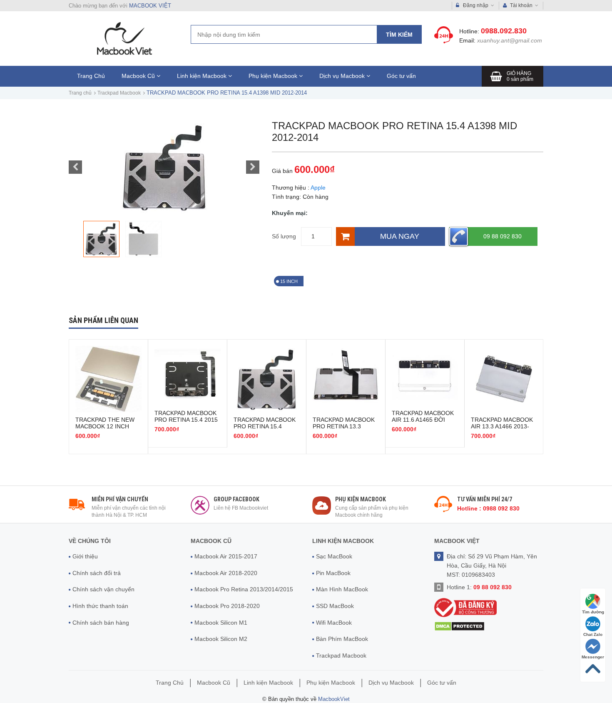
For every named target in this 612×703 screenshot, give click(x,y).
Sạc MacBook (334, 556)
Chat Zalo (592, 634)
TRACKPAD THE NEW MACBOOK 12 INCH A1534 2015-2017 (104, 426)
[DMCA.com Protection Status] (459, 626)
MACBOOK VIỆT (150, 6)
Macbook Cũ (139, 76)
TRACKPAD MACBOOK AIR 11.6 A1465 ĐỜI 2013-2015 (423, 420)
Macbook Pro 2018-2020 (227, 606)
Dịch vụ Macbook (342, 76)
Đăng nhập (476, 5)
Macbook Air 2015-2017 (225, 556)
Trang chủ (80, 93)
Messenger (593, 657)
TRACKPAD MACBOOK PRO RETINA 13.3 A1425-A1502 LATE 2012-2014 (344, 429)
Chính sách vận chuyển (103, 589)
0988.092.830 (504, 31)
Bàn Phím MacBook (342, 638)
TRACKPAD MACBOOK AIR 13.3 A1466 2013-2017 (502, 426)
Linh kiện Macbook (202, 76)
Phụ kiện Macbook (274, 76)
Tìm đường (593, 612)
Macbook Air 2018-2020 (225, 573)
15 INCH (289, 281)
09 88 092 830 (502, 236)
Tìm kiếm (399, 34)
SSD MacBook (335, 606)
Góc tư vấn (401, 76)
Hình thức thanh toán (100, 606)
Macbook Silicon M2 (220, 638)
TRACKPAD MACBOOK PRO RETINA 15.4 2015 (186, 416)
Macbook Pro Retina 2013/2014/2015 (243, 589)
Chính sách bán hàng (100, 622)
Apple (318, 187)
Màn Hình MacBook (342, 589)
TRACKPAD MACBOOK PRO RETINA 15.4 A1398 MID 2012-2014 (265, 426)
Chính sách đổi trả (96, 573)
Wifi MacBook (334, 622)
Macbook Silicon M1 (220, 622)
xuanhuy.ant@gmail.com (509, 40)
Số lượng (284, 236)
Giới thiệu (85, 556)
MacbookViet (334, 699)
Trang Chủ (91, 76)
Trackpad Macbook (119, 93)
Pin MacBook (333, 573)
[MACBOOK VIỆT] (123, 38)
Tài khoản (521, 5)
